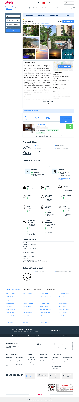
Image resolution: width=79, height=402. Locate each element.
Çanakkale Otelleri (64, 303)
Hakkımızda (55, 357)
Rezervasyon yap (68, 21)
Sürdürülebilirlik (56, 359)
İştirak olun (64, 335)
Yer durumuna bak (66, 119)
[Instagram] (10, 375)
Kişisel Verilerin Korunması (20, 361)
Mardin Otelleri (27, 300)
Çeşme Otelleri (27, 293)
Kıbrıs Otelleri (45, 306)
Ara (13, 30)
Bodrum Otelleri (10, 309)
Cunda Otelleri (45, 300)
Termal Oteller (21, 8)
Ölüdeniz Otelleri (46, 297)
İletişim (50, 335)
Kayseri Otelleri (27, 312)
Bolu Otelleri (26, 316)
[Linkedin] (18, 375)
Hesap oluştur (31, 364)
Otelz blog (43, 375)
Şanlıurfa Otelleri (46, 309)
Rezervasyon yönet (33, 335)
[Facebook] (7, 375)
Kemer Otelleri (10, 322)
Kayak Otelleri (34, 8)
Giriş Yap (70, 3)
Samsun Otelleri (45, 319)
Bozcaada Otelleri (64, 297)
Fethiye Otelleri (45, 316)
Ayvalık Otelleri (10, 303)
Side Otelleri (44, 293)
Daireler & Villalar (48, 8)
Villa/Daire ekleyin (44, 360)
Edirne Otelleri (27, 319)
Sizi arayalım (15, 335)
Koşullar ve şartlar (56, 361)
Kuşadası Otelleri (63, 319)
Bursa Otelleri (27, 306)
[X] (14, 375)
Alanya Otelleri (10, 300)
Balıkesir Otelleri (10, 316)
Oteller (10, 8)
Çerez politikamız (67, 357)
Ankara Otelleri (27, 297)
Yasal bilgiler (55, 368)
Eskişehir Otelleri (28, 303)
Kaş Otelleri (62, 316)
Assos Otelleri (27, 322)
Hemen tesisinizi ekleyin (44, 358)
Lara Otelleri (26, 309)
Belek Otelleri (63, 312)
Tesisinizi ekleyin (57, 3)
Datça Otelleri (9, 319)
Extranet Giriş (31, 376)
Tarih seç (69, 126)
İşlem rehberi (19, 364)
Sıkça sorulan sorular (19, 358)
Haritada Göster (65, 66)
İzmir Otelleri (9, 306)
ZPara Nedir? (31, 359)
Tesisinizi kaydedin (55, 330)
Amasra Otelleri (45, 303)
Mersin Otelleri (45, 312)
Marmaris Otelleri (64, 309)
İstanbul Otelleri (10, 293)
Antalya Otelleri (10, 297)
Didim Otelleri (45, 322)
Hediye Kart (31, 357)
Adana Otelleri (63, 306)
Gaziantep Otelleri (64, 293)
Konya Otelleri (10, 312)
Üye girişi (30, 361)
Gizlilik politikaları (56, 366)
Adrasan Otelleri (63, 300)
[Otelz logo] (9, 3)
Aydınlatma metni (56, 364)
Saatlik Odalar (63, 8)
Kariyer (64, 364)
